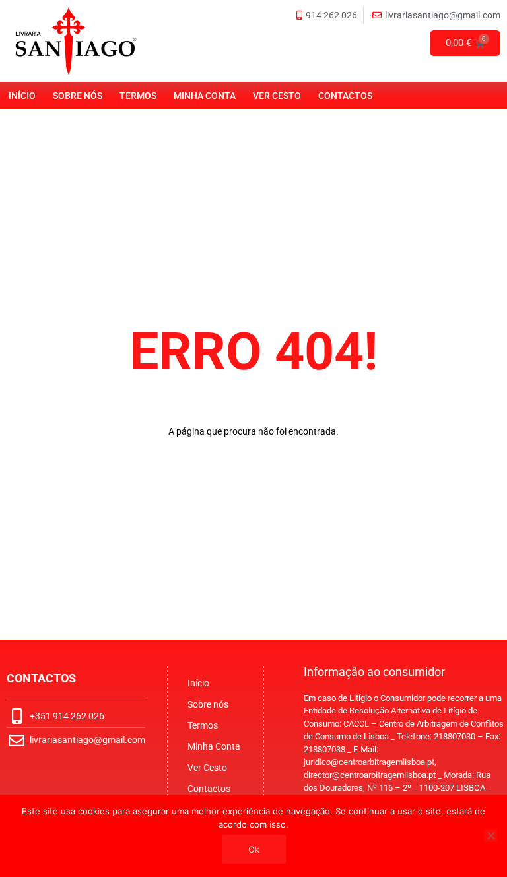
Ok (253, 849)
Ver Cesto (277, 95)
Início (22, 95)
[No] (490, 835)
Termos (137, 95)
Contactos (345, 95)
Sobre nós (77, 95)
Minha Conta (205, 95)
